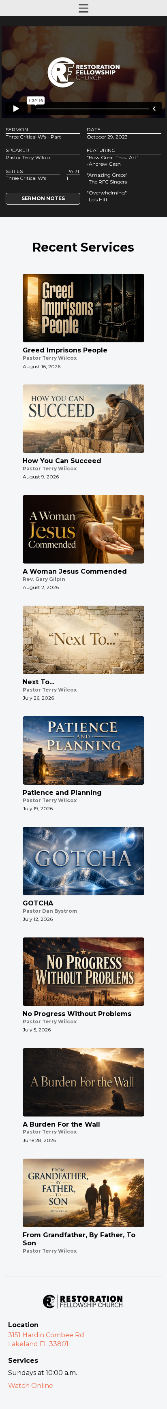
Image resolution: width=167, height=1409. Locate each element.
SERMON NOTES (43, 198)
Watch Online (30, 1386)
